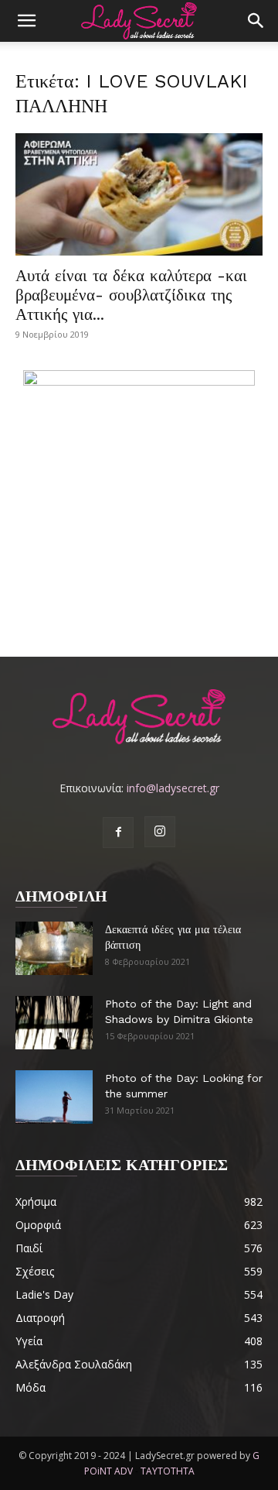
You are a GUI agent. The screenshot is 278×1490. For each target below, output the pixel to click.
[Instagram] (159, 831)
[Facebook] (118, 832)
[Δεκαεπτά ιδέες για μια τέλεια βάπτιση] (54, 948)
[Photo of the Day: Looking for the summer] (54, 1097)
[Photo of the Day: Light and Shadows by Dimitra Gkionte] (54, 1022)
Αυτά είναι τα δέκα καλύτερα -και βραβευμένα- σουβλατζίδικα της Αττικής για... (131, 295)
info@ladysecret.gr (173, 788)
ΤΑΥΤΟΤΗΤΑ (168, 1471)
